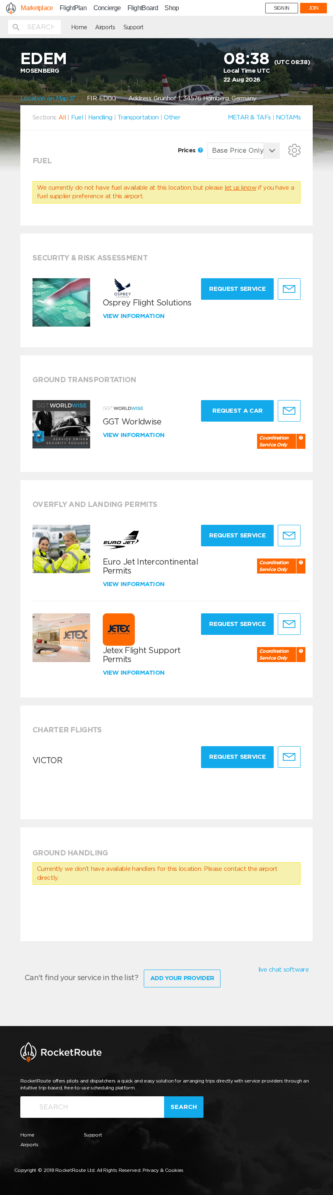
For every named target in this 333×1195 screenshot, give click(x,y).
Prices (187, 150)
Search (184, 1107)
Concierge (107, 8)
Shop (171, 8)
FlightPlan (73, 8)
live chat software (283, 969)
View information (134, 316)
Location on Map (45, 98)
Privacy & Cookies (163, 1170)
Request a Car (237, 410)
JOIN (313, 8)
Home (79, 27)
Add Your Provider (182, 978)
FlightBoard (143, 8)
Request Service (237, 288)
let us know (240, 187)
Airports (105, 27)
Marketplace (37, 8)
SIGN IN (282, 8)
